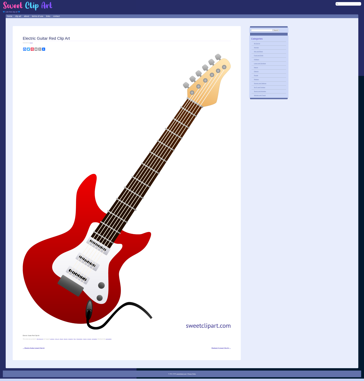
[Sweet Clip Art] (28, 10)
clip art (57, 339)
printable (94, 339)
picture (89, 339)
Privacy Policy (192, 374)
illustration (79, 339)
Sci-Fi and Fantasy (259, 87)
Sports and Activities (260, 91)
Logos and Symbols (260, 63)
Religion (256, 79)
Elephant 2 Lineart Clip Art (221, 348)
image (85, 339)
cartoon (52, 339)
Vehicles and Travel (260, 95)
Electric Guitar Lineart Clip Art (34, 348)
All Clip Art (40, 339)
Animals (256, 47)
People (256, 75)
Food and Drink (258, 55)
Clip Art (18, 16)
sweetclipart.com (181, 374)
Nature (256, 67)
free (75, 339)
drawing (70, 339)
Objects (256, 71)
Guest (31, 42)
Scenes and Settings (260, 83)
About (26, 16)
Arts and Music (258, 51)
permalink (108, 339)
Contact (56, 16)
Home (9, 16)
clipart (61, 339)
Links (48, 16)
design (66, 339)
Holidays (256, 59)
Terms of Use (37, 16)
